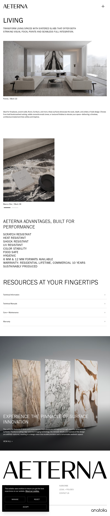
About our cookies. (32, 491)
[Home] (15, 6)
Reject (37, 499)
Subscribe (63, 486)
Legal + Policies (66, 489)
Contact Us (64, 493)
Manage (15, 499)
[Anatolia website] (99, 510)
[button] (7, 207)
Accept (26, 507)
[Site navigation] (103, 6)
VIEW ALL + (8, 441)
